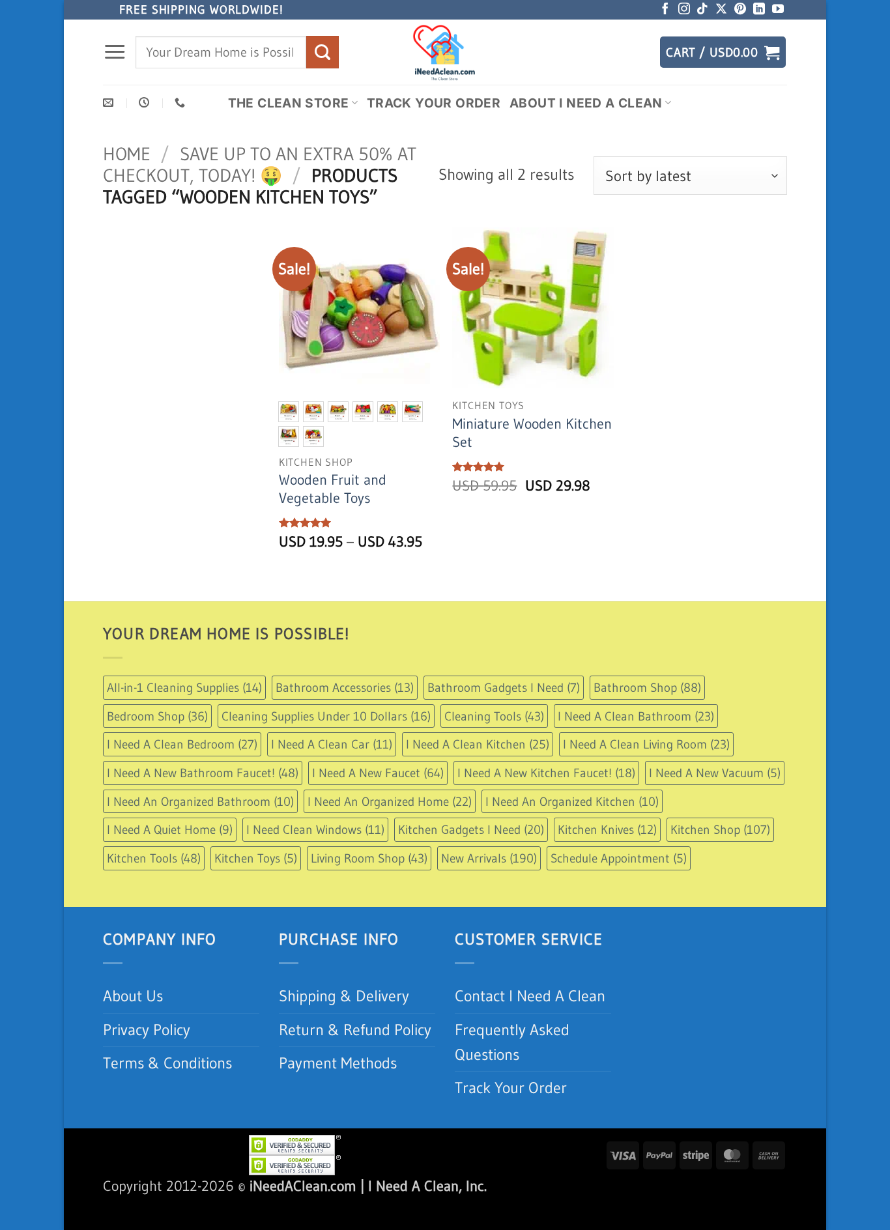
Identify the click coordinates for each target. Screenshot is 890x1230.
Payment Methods (338, 1062)
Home (127, 154)
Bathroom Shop (647, 687)
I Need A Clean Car (331, 744)
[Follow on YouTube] (778, 9)
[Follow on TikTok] (702, 9)
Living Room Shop (369, 858)
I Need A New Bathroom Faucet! (202, 772)
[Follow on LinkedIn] (759, 9)
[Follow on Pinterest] (740, 9)
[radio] (288, 412)
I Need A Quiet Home (170, 829)
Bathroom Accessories (345, 687)
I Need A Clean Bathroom (636, 716)
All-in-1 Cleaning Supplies (184, 687)
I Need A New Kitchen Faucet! (546, 772)
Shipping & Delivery (344, 995)
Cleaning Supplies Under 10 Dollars (326, 716)
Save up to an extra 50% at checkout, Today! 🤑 (259, 164)
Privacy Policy (146, 1029)
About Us (133, 995)
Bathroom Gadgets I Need (503, 687)
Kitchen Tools (154, 858)
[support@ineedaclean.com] (110, 102)
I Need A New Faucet (378, 772)
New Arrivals (489, 858)
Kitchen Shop (720, 829)
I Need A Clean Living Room (646, 744)
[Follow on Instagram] (684, 9)
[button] (114, 52)
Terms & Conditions (167, 1062)
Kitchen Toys (255, 858)
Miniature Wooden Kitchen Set (532, 433)
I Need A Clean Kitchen (477, 744)
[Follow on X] (721, 9)
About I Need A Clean (586, 103)
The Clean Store (288, 103)
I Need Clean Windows (315, 829)
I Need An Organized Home (390, 801)
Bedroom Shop (157, 716)
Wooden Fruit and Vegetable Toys (332, 489)
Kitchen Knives (607, 829)
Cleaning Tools (494, 716)
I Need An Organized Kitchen (572, 801)
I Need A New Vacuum (715, 772)
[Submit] (322, 52)
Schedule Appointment (619, 858)
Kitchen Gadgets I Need (471, 829)
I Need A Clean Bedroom (182, 744)
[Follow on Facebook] (665, 9)
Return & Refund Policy (355, 1029)
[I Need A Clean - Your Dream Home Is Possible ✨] (445, 52)
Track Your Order (433, 103)
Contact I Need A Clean (530, 995)
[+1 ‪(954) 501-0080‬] (181, 102)
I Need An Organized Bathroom (200, 801)
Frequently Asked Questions (512, 1042)
